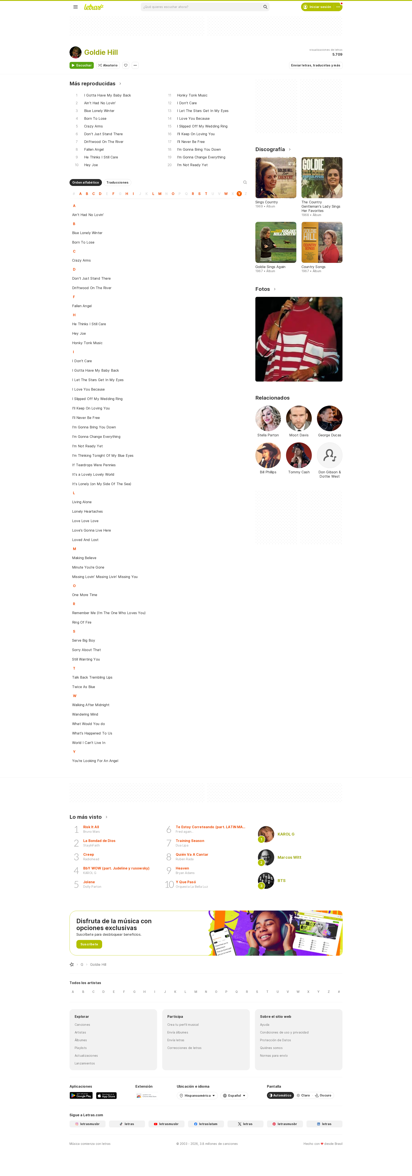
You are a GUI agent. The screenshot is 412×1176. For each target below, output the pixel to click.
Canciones (82, 1024)
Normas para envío (274, 1055)
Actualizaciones (86, 1055)
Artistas (80, 1032)
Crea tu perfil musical (183, 1024)
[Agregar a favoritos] (125, 65)
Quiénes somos (271, 1048)
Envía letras (176, 1040)
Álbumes (81, 1040)
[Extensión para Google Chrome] (146, 1095)
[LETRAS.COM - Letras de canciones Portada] (94, 7)
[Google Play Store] (81, 1095)
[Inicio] (72, 964)
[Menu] (76, 7)
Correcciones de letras (184, 1048)
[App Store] (106, 1095)
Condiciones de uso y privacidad (284, 1032)
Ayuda (264, 1024)
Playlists (81, 1048)
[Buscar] (265, 7)
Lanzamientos (85, 1063)
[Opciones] (135, 65)
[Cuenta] (338, 7)
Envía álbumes (177, 1032)
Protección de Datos (275, 1040)
